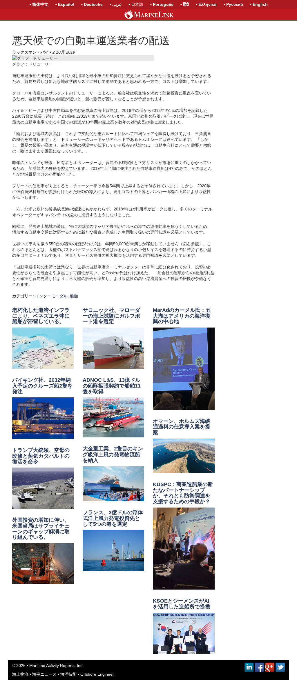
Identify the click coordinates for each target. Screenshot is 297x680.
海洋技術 (68, 674)
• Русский (233, 4)
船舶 (74, 296)
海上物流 (20, 674)
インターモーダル (51, 296)
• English (259, 4)
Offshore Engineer (97, 674)
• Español (64, 4)
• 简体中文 (39, 4)
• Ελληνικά (206, 4)
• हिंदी (184, 4)
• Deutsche (92, 4)
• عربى (116, 4)
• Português (161, 4)
